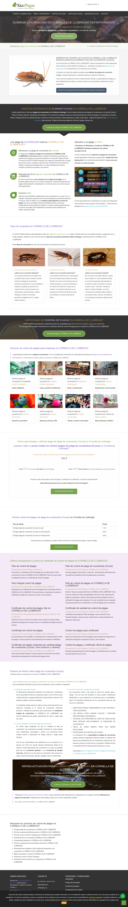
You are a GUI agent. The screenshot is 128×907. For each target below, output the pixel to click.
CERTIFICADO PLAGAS (75, 14)
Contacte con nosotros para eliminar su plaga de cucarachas (81, 90)
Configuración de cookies (73, 890)
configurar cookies (95, 897)
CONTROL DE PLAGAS (59, 14)
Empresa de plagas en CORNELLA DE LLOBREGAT (64, 127)
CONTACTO (104, 14)
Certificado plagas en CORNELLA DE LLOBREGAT (64, 333)
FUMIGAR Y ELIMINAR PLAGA (22, 14)
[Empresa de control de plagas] (23, 5)
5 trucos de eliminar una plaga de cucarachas (84, 689)
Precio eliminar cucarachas (64, 36)
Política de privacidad (72, 882)
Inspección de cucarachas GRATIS (95, 206)
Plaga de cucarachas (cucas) (26, 689)
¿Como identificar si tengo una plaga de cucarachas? (34, 724)
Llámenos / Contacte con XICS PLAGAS (67, 784)
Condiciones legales (72, 886)
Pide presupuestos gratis (64, 547)
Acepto (64, 903)
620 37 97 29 (92, 4)
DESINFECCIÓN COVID (92, 14)
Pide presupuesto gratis (64, 491)
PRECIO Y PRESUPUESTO (41, 14)
